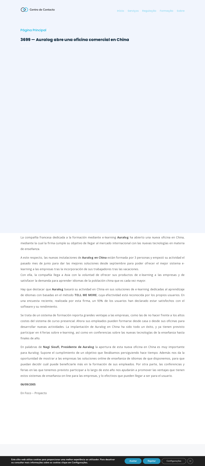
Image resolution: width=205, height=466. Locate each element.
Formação (166, 11)
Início (120, 11)
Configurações (174, 460)
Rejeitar (152, 460)
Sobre (180, 11)
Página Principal (33, 30)
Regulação (149, 11)
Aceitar (133, 460)
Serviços (133, 11)
